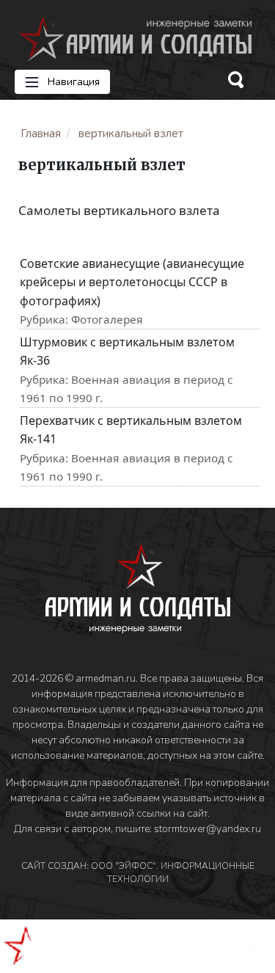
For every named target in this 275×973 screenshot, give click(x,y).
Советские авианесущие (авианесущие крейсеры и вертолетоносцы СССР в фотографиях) (132, 282)
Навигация (72, 82)
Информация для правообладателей (93, 783)
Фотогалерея (107, 319)
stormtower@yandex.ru (207, 829)
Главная (41, 133)
